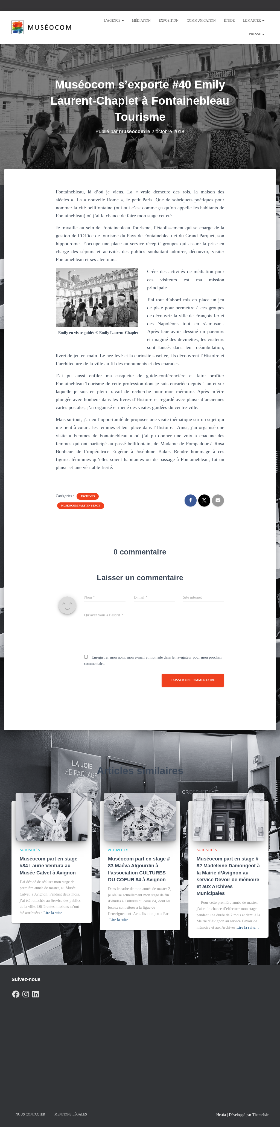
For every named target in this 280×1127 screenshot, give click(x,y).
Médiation (141, 20)
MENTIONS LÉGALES (70, 1114)
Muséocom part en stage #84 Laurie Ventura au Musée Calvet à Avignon (48, 865)
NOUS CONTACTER (30, 1114)
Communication (201, 20)
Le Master (252, 20)
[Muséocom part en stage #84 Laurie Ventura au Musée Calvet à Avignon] (52, 816)
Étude (229, 20)
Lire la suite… (54, 913)
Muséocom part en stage (80, 505)
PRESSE (255, 34)
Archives (87, 496)
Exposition (169, 20)
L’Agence (112, 20)
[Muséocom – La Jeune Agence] (41, 27)
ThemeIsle (260, 1115)
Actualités (30, 850)
